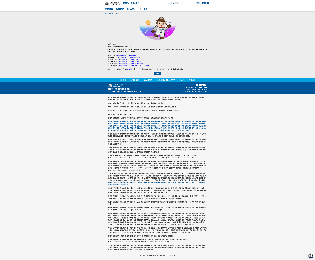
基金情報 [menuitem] (109, 9)
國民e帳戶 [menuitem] (131, 9)
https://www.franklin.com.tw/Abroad (129, 59)
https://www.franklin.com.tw (159, 190)
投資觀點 (111, 13)
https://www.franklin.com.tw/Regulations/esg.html (126, 158)
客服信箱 (129, 69)
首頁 (106, 13)
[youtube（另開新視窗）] (205, 85)
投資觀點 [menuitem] (120, 9)
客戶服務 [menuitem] (143, 9)
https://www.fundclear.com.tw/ (119, 241)
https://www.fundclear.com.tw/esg (179, 158)
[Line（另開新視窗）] (202, 85)
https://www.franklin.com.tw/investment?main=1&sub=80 (135, 65)
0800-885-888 (201, 87)
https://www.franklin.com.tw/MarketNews (129, 57)
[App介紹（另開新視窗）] (197, 85)
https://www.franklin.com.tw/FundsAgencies (131, 63)
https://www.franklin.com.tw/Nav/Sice (126, 55)
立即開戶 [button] (198, 3)
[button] (113, 3)
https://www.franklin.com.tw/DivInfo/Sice (130, 61)
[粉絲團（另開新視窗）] (200, 85)
